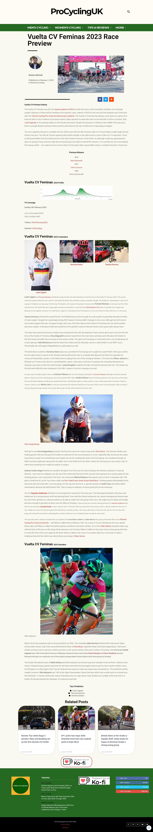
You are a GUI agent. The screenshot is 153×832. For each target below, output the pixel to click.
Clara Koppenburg (31, 444)
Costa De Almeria (99, 374)
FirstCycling (37, 228)
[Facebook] (128, 824)
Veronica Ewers (76, 264)
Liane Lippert (41, 292)
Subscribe (144, 791)
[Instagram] (133, 824)
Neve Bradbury (110, 653)
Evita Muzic (78, 647)
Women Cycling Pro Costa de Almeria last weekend (53, 116)
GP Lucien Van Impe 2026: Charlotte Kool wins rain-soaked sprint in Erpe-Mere (76, 738)
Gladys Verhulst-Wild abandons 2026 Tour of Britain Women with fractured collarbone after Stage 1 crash (57, 807)
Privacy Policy (65, 824)
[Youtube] (142, 824)
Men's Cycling (46, 783)
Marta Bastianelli (76, 161)
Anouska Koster (46, 507)
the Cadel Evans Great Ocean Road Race (81, 480)
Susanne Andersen (117, 503)
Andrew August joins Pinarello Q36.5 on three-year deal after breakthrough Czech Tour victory (56, 788)
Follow (145, 782)
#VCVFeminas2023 (39, 222)
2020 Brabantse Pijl (92, 307)
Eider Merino (106, 526)
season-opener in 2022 (64, 109)
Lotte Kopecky (30, 123)
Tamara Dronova (111, 264)
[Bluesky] (147, 824)
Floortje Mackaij (44, 297)
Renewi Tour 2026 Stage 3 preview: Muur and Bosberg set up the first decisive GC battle (35, 738)
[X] (138, 824)
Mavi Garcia (80, 536)
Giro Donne (100, 451)
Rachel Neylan (94, 653)
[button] (128, 12)
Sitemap (65, 827)
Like (146, 778)
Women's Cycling (37, 83)
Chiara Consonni (76, 167)
